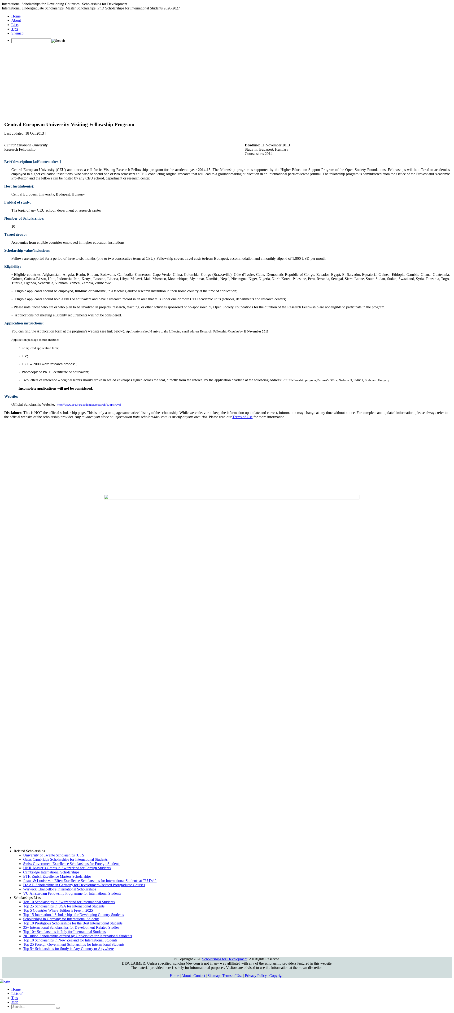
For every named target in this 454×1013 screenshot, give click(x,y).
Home (16, 16)
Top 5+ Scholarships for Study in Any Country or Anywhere (68, 949)
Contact (199, 976)
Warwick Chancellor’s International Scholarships (59, 889)
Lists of (16, 994)
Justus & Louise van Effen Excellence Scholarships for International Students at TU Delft (90, 881)
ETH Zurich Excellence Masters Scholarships (57, 876)
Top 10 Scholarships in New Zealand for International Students (70, 940)
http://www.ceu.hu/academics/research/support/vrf (89, 404)
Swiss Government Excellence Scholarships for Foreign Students (71, 864)
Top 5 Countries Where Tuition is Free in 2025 (58, 910)
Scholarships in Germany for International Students (61, 919)
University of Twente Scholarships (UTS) (54, 855)
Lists (14, 25)
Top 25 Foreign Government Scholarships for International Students (73, 944)
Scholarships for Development (224, 959)
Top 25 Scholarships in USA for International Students (64, 906)
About (16, 20)
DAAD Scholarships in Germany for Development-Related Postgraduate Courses (84, 885)
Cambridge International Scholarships (51, 872)
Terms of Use (242, 417)
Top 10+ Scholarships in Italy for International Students (64, 932)
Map (14, 1002)
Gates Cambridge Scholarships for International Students (65, 859)
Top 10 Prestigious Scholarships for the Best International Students (72, 923)
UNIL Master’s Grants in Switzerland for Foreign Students (67, 868)
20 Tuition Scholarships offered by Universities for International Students (77, 936)
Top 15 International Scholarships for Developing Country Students (73, 915)
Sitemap (17, 33)
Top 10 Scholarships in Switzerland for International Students (69, 902)
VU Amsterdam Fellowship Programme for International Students (72, 893)
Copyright (276, 976)
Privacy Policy (256, 976)
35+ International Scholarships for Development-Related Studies (71, 927)
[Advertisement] (227, 80)
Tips (14, 29)
